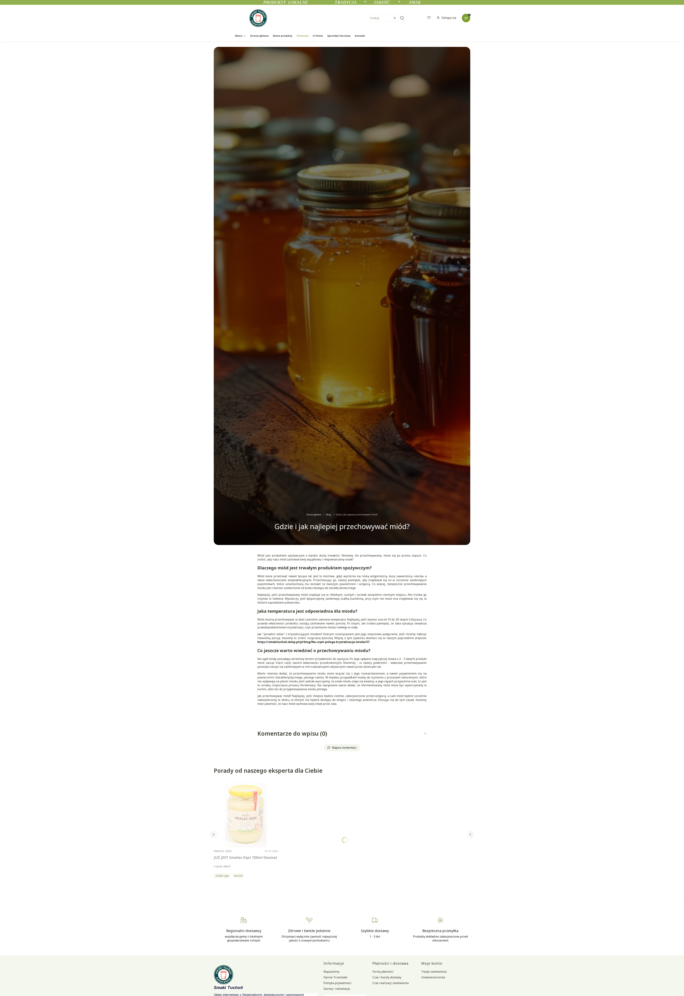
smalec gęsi (222, 875)
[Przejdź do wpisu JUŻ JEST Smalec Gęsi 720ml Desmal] (246, 815)
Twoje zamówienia (434, 972)
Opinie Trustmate (335, 977)
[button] (402, 18)
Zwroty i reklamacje (336, 989)
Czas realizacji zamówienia (390, 983)
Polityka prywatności (337, 983)
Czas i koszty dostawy (386, 977)
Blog (328, 514)
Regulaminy (331, 972)
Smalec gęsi (223, 851)
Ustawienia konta (433, 977)
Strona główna (313, 514)
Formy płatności (382, 972)
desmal (238, 875)
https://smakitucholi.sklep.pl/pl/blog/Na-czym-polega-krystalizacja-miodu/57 (313, 642)
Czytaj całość (222, 866)
